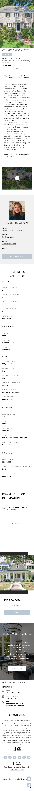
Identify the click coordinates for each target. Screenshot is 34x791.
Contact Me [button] (17, 668)
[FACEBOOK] (5, 757)
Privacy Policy (25, 779)
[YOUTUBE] (19, 757)
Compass (5, 723)
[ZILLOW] (24, 757)
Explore (17, 612)
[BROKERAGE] (29, 757)
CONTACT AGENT (17, 256)
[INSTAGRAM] (10, 757)
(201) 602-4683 (8, 237)
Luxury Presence (17, 770)
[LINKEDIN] (14, 757)
